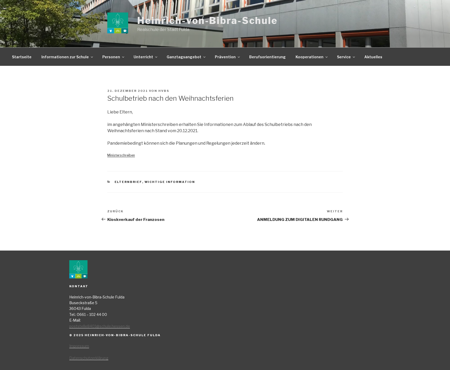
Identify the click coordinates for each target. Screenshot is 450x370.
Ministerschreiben (121, 155)
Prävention (225, 57)
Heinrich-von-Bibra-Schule (207, 20)
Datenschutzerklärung (88, 358)
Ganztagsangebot (184, 57)
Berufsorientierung (267, 57)
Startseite (22, 57)
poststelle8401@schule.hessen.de (99, 326)
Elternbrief (128, 182)
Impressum (79, 346)
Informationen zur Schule (65, 57)
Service (344, 57)
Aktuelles (373, 57)
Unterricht (143, 57)
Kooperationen (309, 57)
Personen (111, 57)
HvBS (163, 91)
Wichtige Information (170, 182)
